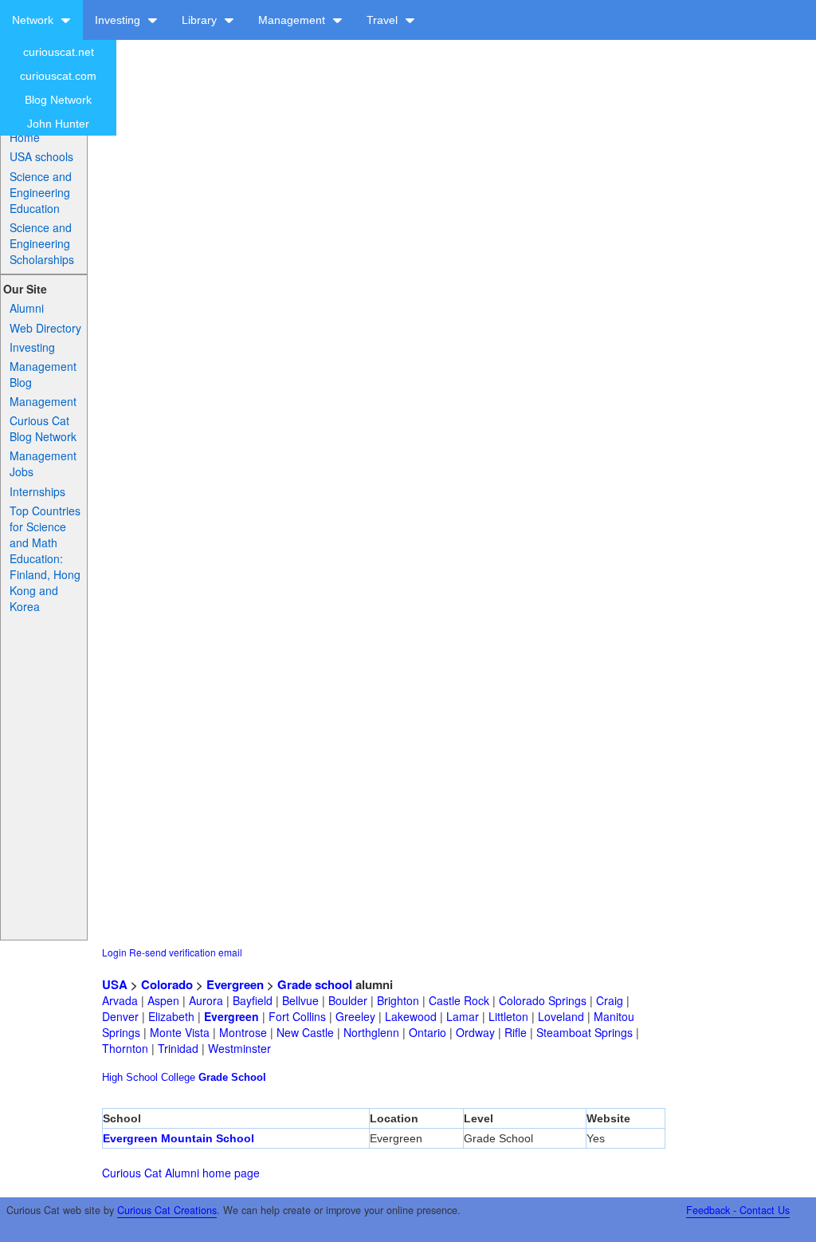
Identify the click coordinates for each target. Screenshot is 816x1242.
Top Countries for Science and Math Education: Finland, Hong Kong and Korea (45, 558)
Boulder (347, 1000)
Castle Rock (459, 1000)
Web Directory (45, 328)
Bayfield (253, 1000)
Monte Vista (180, 1032)
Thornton (125, 1048)
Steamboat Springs (584, 1032)
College (178, 1077)
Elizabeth (171, 1016)
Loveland (561, 1016)
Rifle (515, 1032)
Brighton (398, 1000)
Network (34, 20)
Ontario (427, 1032)
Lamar (462, 1016)
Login (114, 952)
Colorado (167, 984)
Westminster (239, 1048)
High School (130, 1077)
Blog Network (58, 99)
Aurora (206, 1000)
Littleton (508, 1016)
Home (25, 137)
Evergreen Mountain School (178, 1138)
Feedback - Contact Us (738, 1210)
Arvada (120, 1000)
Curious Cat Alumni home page (181, 1173)
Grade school (314, 984)
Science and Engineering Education (41, 192)
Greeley (355, 1016)
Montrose (243, 1032)
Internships (37, 491)
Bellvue (300, 1000)
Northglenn (371, 1032)
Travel (384, 20)
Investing (119, 20)
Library (201, 20)
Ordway (475, 1032)
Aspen (163, 1000)
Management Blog (43, 374)
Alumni (27, 308)
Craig (609, 1000)
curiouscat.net (58, 51)
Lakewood (411, 1016)
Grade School (232, 1077)
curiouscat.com (58, 75)
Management (293, 20)
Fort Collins (297, 1016)
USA (115, 984)
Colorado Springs (542, 1000)
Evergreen (235, 984)
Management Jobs (43, 463)
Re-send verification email (185, 952)
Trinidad (178, 1048)
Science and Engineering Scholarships (42, 243)
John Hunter (58, 123)
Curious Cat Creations (167, 1210)
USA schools (41, 156)
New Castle (305, 1032)
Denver (120, 1016)
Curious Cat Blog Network (43, 428)
